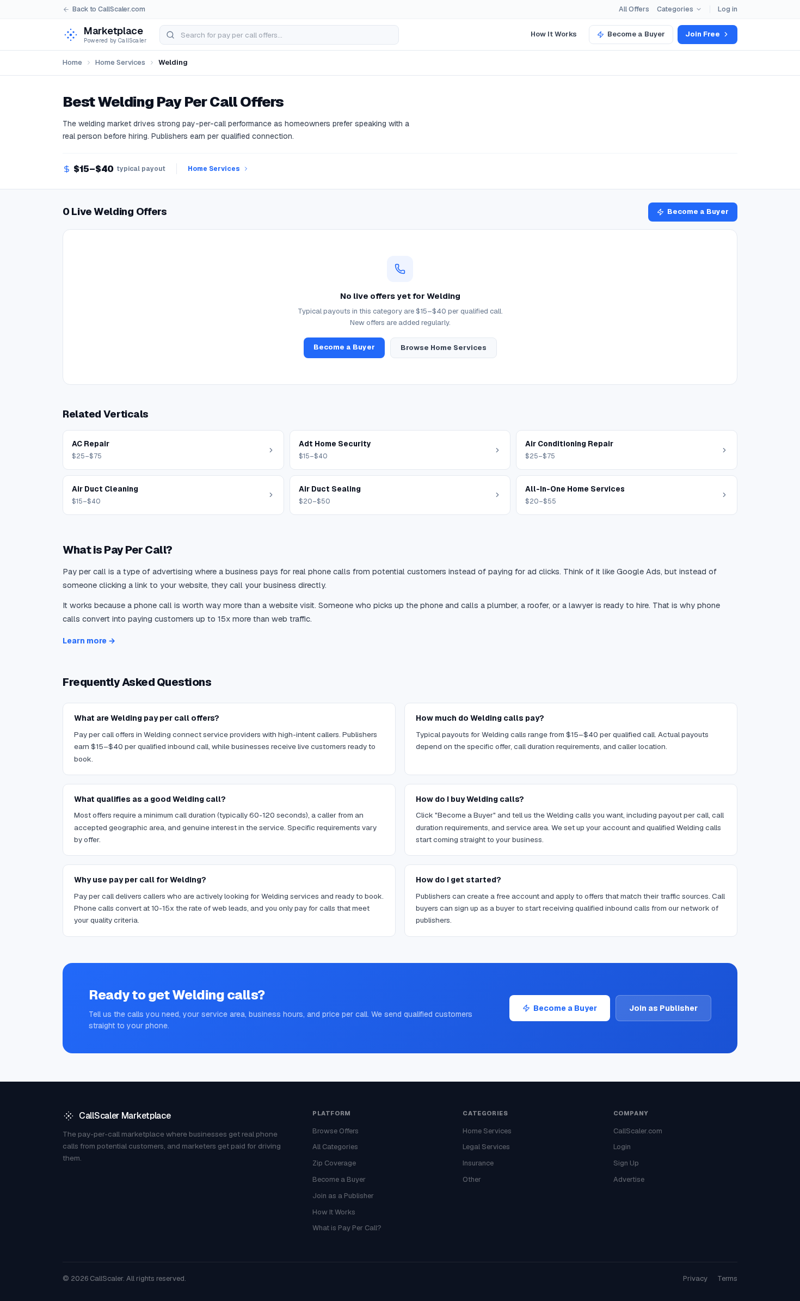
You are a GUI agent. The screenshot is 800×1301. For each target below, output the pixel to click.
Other (472, 1179)
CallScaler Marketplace (124, 1115)
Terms (727, 1278)
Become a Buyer (636, 34)
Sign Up (626, 1163)
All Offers (634, 9)
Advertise (628, 1179)
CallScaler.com (637, 1131)
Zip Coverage (334, 1163)
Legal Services (486, 1146)
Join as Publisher (663, 1008)
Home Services (120, 62)
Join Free (702, 34)
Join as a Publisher (343, 1195)
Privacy (695, 1278)
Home (72, 62)
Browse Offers (335, 1131)
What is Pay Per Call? (346, 1227)
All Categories (335, 1146)
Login (622, 1146)
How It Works (554, 34)
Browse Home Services (444, 347)
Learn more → (89, 641)
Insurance (478, 1163)
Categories (675, 9)
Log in (727, 9)
